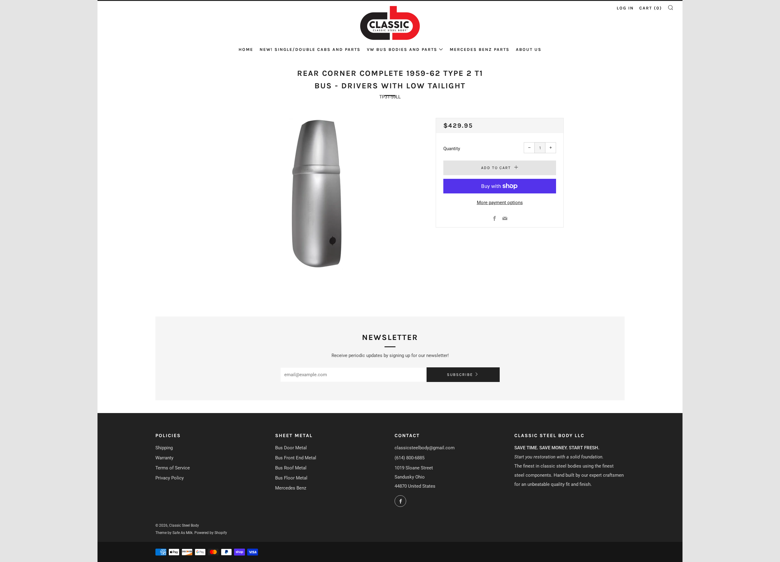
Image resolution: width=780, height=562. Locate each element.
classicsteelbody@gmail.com (425, 448)
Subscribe (460, 374)
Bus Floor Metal (291, 478)
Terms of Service (172, 468)
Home (246, 49)
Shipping (164, 448)
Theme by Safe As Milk (174, 533)
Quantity (451, 148)
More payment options (500, 202)
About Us (528, 49)
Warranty (164, 458)
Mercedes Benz (290, 488)
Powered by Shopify (210, 533)
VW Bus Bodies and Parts (402, 49)
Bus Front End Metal (295, 458)
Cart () (650, 8)
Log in (625, 8)
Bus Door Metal (291, 448)
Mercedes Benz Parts (479, 49)
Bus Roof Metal (291, 468)
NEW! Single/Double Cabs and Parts (310, 49)
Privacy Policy (169, 478)
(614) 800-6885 (409, 458)
